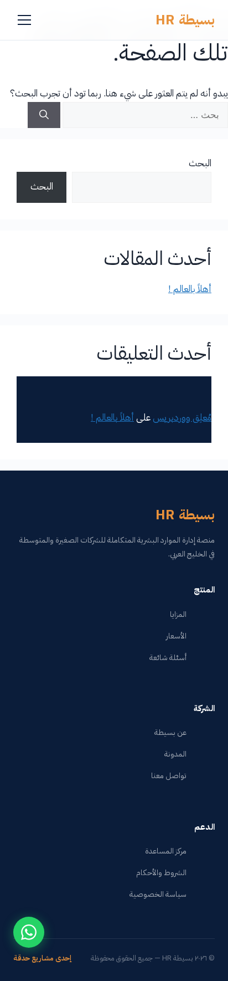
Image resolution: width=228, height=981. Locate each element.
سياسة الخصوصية (157, 894)
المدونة (175, 754)
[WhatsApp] (28, 932)
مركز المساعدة (165, 851)
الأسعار (176, 636)
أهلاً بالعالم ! (189, 289)
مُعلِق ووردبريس (182, 418)
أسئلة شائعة (167, 657)
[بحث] (44, 115)
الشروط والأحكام (161, 872)
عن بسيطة (170, 732)
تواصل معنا (168, 775)
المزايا (178, 614)
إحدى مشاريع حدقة (42, 958)
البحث (200, 163)
